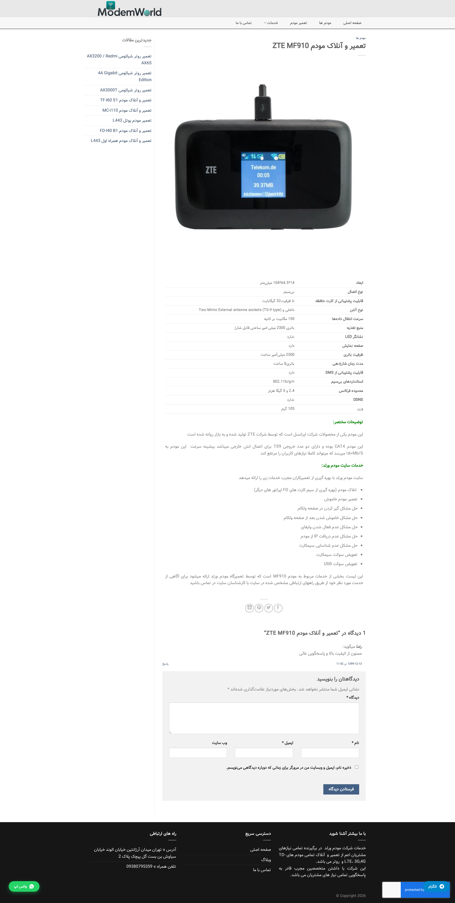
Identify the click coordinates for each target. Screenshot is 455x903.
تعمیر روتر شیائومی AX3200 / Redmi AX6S (119, 59)
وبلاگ (266, 860)
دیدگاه (353, 697)
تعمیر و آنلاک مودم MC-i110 (127, 110)
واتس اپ (20, 886)
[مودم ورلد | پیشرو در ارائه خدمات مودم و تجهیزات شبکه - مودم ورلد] (124, 8)
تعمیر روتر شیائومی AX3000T (126, 90)
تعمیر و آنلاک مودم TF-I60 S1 (126, 100)
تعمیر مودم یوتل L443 (132, 120)
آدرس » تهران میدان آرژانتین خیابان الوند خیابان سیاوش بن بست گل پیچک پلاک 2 (135, 853)
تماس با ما (244, 23)
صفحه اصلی (352, 23)
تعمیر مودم (298, 23)
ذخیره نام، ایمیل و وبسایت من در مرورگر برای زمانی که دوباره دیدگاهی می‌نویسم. (288, 768)
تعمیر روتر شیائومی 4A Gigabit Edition (125, 76)
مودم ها (325, 23)
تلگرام (432, 886)
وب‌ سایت (219, 743)
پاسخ (165, 664)
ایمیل (287, 743)
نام (355, 743)
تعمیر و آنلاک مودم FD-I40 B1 (126, 130)
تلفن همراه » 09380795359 (151, 866)
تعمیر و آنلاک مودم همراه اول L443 (121, 140)
